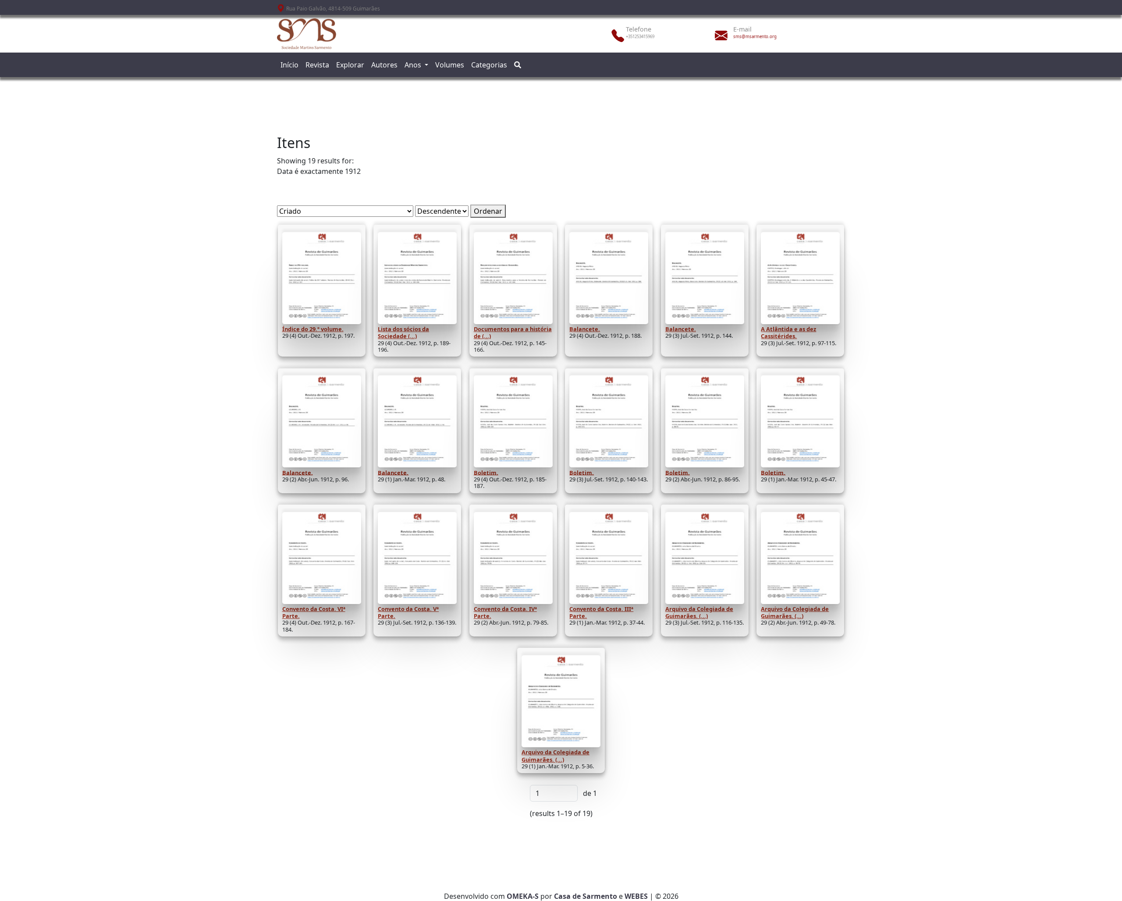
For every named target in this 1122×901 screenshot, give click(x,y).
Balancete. (584, 329)
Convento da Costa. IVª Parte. (505, 612)
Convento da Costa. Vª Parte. (408, 612)
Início (289, 65)
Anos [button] (414, 65)
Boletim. (486, 472)
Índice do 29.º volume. (313, 329)
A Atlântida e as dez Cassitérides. (788, 332)
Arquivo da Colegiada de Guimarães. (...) (699, 612)
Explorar (350, 65)
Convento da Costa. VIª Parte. (313, 612)
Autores (384, 65)
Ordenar (488, 211)
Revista (317, 65)
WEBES (636, 896)
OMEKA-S (523, 896)
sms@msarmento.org (755, 36)
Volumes (449, 65)
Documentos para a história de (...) (513, 332)
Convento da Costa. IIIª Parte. (601, 612)
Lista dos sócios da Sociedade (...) (403, 332)
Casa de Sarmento (585, 896)
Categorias (489, 65)
